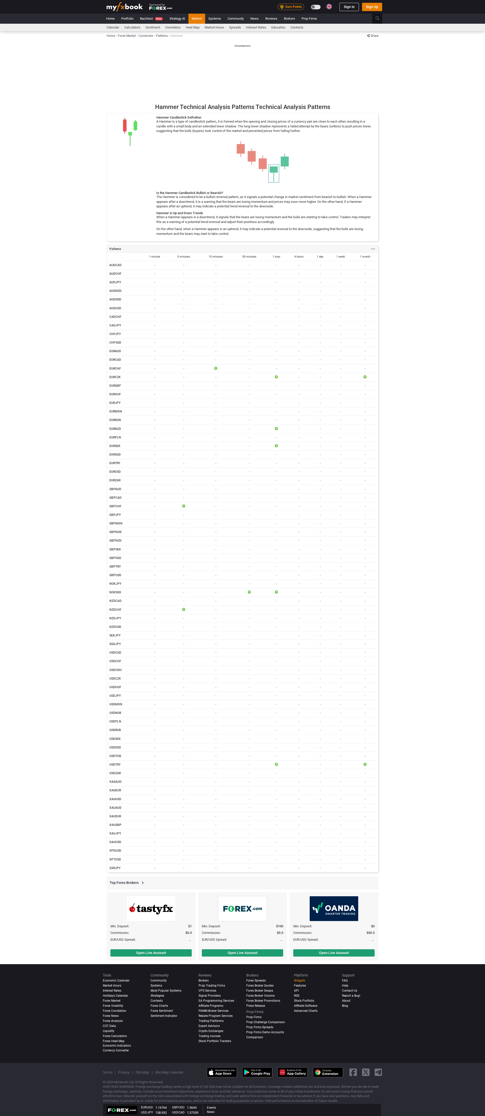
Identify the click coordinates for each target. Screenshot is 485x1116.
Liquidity (108, 1031)
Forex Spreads (256, 980)
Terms (107, 1072)
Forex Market (111, 1000)
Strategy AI (177, 18)
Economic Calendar (116, 980)
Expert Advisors (209, 1026)
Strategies (157, 995)
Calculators (132, 27)
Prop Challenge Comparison (265, 1022)
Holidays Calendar (115, 995)
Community (236, 18)
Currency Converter (116, 1050)
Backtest (151, 18)
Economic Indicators (117, 1045)
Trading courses (210, 1036)
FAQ (345, 980)
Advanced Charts (306, 1011)
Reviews (271, 18)
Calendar (113, 27)
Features (300, 985)
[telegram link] (378, 1072)
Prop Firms (309, 18)
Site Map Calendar (169, 1072)
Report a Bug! (351, 995)
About (346, 1000)
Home (110, 18)
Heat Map (193, 27)
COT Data (109, 1026)
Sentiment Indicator (164, 1016)
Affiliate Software (305, 1006)
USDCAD (178, 1112)
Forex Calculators (115, 1036)
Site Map (142, 1072)
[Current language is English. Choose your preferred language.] (329, 7)
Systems (214, 18)
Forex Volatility (113, 1006)
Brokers (289, 18)
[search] (380, 19)
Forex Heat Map (114, 1041)
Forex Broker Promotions (263, 1000)
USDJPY (147, 1112)
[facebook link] (353, 1072)
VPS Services (207, 990)
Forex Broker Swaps (259, 990)
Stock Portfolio (304, 1000)
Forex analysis (113, 1021)
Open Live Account (151, 953)
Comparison (254, 1037)
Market (197, 18)
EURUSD (147, 1107)
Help (345, 985)
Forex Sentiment (162, 1011)
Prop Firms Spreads (259, 1027)
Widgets (299, 980)
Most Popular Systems (166, 990)
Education (278, 27)
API (296, 990)
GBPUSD (178, 1107)
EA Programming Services (216, 1000)
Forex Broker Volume (260, 995)
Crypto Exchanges (211, 1031)
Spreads (235, 27)
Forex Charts (159, 1006)
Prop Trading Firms (212, 985)
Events (211, 1107)
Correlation (173, 27)
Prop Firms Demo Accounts (265, 1032)
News (254, 18)
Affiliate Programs (211, 1006)
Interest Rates (256, 27)
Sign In (349, 7)
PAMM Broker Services (214, 1011)
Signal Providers (210, 995)
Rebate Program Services (216, 1016)
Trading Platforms (211, 1021)
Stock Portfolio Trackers (215, 1041)
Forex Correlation (114, 1011)
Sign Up (372, 7)
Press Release (255, 1006)
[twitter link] (366, 1072)
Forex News (111, 1016)
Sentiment (153, 27)
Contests (296, 27)
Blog (345, 1006)
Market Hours (214, 27)
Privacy (124, 1072)
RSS (296, 995)
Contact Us (349, 990)
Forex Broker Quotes (260, 985)
